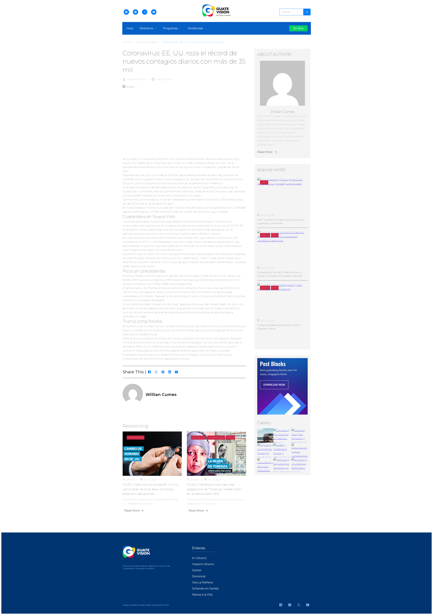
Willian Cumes (136, 79)
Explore (265, 235)
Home (127, 42)
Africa (264, 182)
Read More (132, 510)
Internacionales (146, 42)
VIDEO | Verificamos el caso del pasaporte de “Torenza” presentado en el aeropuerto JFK (214, 489)
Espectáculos (198, 437)
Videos (230, 437)
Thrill (274, 235)
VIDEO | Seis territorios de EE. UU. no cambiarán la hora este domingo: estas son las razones (150, 489)
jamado (130, 479)
